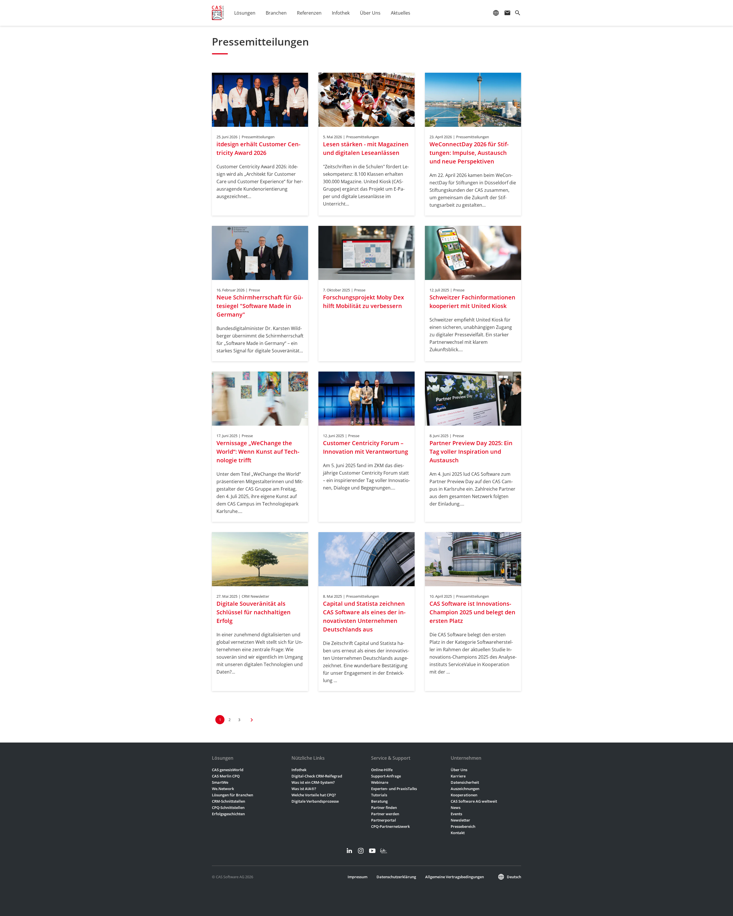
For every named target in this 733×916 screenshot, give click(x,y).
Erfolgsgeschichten (228, 813)
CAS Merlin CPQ (226, 776)
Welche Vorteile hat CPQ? (313, 794)
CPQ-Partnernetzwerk (390, 826)
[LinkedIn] (349, 850)
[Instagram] (360, 850)
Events (456, 813)
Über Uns (459, 769)
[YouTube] (372, 850)
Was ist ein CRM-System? (313, 782)
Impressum (357, 876)
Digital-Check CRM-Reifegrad (316, 776)
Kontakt (458, 832)
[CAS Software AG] (218, 13)
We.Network (223, 788)
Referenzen (309, 13)
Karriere (458, 776)
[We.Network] (383, 850)
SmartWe (220, 782)
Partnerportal (383, 820)
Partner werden (385, 813)
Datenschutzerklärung (396, 876)
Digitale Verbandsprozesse (315, 801)
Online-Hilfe (382, 769)
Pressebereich (463, 826)
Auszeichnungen (465, 788)
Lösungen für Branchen (232, 794)
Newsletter (460, 820)
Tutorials (379, 794)
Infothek (298, 769)
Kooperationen (464, 794)
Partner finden (384, 807)
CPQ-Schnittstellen (228, 807)
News (455, 807)
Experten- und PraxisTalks (394, 788)
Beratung (379, 801)
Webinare (379, 782)
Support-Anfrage (386, 776)
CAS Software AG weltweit (474, 801)
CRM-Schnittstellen (228, 801)
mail (507, 12)
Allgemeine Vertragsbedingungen (454, 876)
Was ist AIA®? (303, 788)
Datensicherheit (465, 782)
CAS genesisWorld (227, 769)
